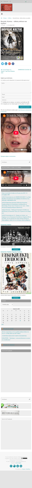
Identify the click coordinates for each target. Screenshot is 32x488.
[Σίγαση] (26, 185)
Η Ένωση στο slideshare (9, 344)
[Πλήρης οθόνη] (29, 185)
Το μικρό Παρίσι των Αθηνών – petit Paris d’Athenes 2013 (8, 71)
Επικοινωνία (6, 1)
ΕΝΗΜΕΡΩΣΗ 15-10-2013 (24, 69)
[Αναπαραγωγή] (3, 185)
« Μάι (2, 324)
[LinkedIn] (30, 1)
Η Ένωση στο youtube (8, 328)
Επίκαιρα (5, 18)
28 (20, 320)
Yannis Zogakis (18, 462)
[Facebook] (24, 1)
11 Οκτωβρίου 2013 (10, 25)
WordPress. (28, 469)
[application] (16, 178)
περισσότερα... (16, 249)
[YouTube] (28, 1)
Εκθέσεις (9, 18)
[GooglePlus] (26, 1)
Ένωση (3, 25)
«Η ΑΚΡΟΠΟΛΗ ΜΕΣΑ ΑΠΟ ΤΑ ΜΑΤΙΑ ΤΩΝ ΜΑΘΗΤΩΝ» (14, 335)
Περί (1, 1)
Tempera (23, 469)
